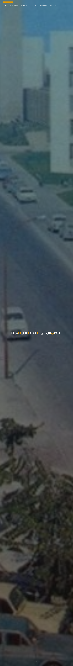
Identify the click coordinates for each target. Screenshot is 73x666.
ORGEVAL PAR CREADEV (7, 2)
